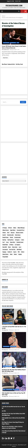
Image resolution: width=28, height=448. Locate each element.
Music (9, 247)
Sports (14, 252)
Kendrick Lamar (20, 242)
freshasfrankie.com (14, 5)
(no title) (4, 411)
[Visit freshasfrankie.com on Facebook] (13, 438)
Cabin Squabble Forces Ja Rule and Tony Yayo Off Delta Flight (13, 393)
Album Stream (6, 230)
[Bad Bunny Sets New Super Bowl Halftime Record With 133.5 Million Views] (14, 360)
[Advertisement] (14, 125)
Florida (11, 237)
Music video (14, 247)
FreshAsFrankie (6, 49)
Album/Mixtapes (21, 228)
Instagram (17, 240)
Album (14, 228)
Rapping (4, 252)
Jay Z (4, 242)
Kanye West (12, 242)
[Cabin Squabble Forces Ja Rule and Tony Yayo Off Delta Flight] (14, 383)
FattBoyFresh (5, 330)
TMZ (19, 252)
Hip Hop (4, 240)
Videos (15, 254)
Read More (6, 58)
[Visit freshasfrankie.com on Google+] (3, 438)
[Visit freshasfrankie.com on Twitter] (11, 438)
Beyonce (12, 232)
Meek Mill (5, 247)
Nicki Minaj (19, 249)
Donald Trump (5, 237)
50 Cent (10, 228)
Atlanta (4, 232)
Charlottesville (10, 235)
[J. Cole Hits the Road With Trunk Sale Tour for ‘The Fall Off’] (14, 317)
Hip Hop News (13, 42)
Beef (8, 232)
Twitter (22, 252)
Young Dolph (5, 256)
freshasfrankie (6, 42)
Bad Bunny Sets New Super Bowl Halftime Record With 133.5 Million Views (14, 370)
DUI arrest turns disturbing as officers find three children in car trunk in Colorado (12, 427)
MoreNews (20, 445)
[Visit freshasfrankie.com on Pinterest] (9, 438)
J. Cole (22, 240)
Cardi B (4, 235)
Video (11, 254)
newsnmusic (5, 249)
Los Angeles (17, 244)
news (18, 42)
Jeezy (7, 242)
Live (25, 11)
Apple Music (12, 230)
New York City (12, 249)
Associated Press (20, 230)
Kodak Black (5, 244)
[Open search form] (18, 11)
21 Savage (5, 228)
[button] (2, 11)
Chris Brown (17, 235)
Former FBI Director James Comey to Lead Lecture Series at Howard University (14, 36)
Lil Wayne (11, 244)
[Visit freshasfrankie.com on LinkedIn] (6, 438)
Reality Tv (10, 252)
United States (5, 254)
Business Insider (19, 232)
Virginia (20, 254)
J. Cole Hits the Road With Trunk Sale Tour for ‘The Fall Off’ (14, 327)
